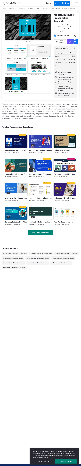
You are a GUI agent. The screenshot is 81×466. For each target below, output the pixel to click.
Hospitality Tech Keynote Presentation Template (16, 174)
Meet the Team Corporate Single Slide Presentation (65, 222)
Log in (48, 3)
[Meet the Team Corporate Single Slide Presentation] (65, 213)
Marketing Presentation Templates (14, 267)
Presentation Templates (33, 9)
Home (4, 9)
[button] (60, 41)
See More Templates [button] (40, 232)
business (45, 9)
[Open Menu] (77, 3)
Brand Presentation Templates (13, 258)
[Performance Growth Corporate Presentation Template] (65, 189)
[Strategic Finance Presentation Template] (40, 165)
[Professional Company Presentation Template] (65, 141)
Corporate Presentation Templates (37, 258)
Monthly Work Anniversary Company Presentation (40, 150)
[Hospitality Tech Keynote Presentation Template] (16, 165)
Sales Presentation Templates (61, 263)
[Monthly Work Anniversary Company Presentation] (40, 141)
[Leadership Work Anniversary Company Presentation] (16, 189)
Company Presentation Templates (67, 253)
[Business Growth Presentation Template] (16, 141)
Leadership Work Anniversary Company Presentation (16, 198)
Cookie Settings (43, 461)
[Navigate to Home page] (11, 3)
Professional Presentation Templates (15, 253)
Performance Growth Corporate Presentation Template (65, 198)
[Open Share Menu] (75, 35)
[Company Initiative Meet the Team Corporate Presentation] (16, 213)
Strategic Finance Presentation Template (40, 174)
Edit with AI (74, 41)
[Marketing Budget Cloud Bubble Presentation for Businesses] (65, 165)
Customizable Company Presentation (40, 222)
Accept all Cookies (66, 461)
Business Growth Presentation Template (16, 150)
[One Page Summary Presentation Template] (40, 189)
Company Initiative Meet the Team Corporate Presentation (16, 222)
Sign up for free (62, 3)
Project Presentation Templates (38, 263)
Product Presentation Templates (13, 263)
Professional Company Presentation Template (65, 150)
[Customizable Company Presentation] (40, 213)
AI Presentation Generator (15, 9)
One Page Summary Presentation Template (40, 198)
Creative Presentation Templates (63, 258)
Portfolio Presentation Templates (41, 253)
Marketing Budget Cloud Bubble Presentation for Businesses (65, 174)
